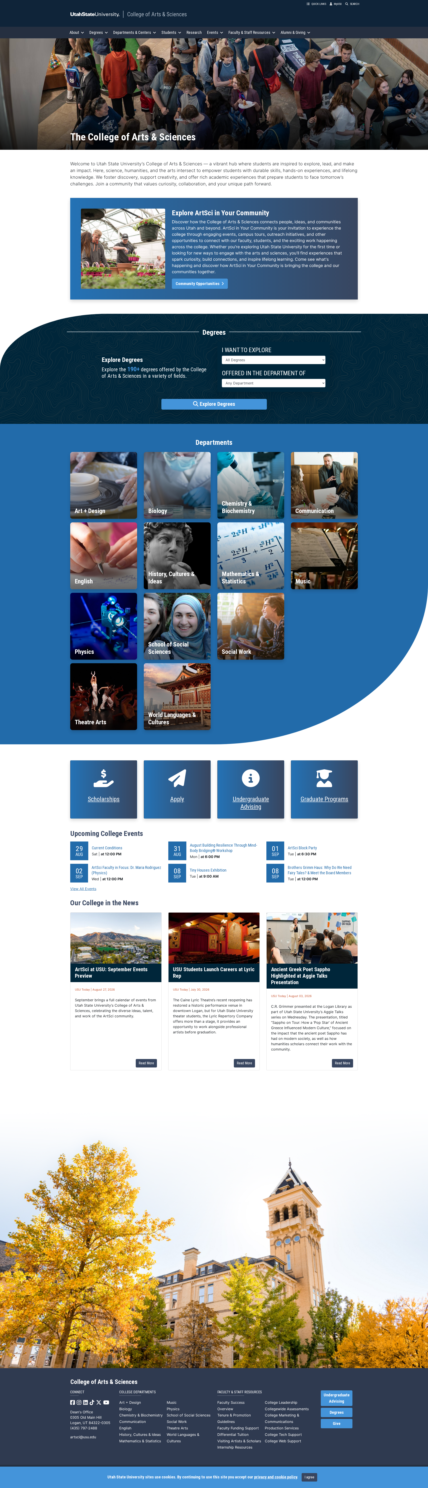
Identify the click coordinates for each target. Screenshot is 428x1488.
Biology (125, 1409)
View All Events (83, 889)
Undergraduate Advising (251, 802)
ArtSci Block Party (302, 848)
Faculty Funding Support (238, 1428)
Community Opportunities (198, 283)
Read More (146, 1063)
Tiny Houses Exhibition (208, 870)
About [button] (74, 32)
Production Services (282, 1428)
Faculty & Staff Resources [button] (249, 32)
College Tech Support (283, 1434)
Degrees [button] (96, 32)
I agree (309, 1477)
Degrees (337, 1412)
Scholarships (104, 799)
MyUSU (338, 4)
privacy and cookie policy (275, 1477)
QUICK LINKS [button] (318, 4)
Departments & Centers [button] (132, 32)
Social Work (177, 1421)
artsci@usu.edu (83, 1437)
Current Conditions (107, 848)
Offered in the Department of (264, 373)
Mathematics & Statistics (140, 1441)
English (125, 1428)
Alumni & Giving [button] (293, 32)
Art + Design (130, 1402)
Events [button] (212, 32)
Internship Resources (234, 1447)
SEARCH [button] (354, 4)
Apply (177, 799)
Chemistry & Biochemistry (141, 1415)
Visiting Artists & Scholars (239, 1441)
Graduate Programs (324, 799)
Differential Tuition (233, 1434)
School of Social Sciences (188, 1415)
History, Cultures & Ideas (140, 1434)
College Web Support (283, 1441)
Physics (173, 1409)
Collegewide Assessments (287, 1409)
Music (172, 1402)
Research (194, 32)
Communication (132, 1421)
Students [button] (168, 32)
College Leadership (281, 1402)
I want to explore (247, 350)
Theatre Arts (177, 1428)
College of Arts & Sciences (157, 14)
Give (336, 1423)
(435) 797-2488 (83, 1428)
